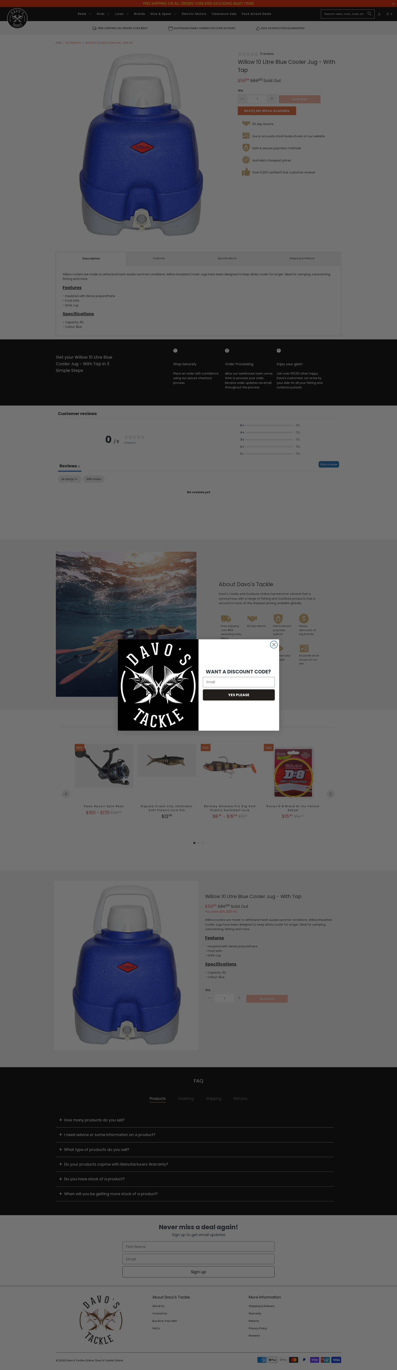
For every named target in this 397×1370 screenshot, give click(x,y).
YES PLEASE (238, 694)
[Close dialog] (273, 644)
